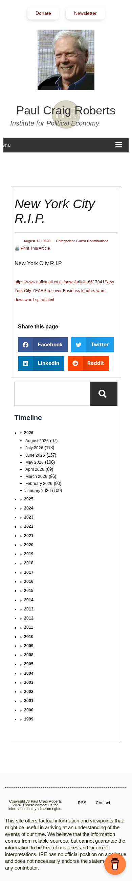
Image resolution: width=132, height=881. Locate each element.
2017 (29, 572)
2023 (29, 517)
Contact (103, 803)
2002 (29, 691)
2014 (29, 600)
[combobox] (52, 394)
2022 (29, 526)
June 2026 (35, 455)
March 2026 (36, 476)
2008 (29, 655)
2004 (29, 673)
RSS (82, 803)
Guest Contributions (92, 241)
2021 (29, 535)
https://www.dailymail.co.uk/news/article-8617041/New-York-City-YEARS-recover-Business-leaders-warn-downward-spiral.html (65, 291)
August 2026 (37, 440)
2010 (29, 636)
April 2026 (34, 469)
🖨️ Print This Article (32, 248)
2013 (29, 609)
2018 (29, 563)
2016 (29, 581)
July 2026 (34, 448)
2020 (29, 544)
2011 (28, 627)
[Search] (103, 394)
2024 (29, 508)
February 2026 (38, 483)
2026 (29, 432)
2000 (29, 710)
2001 (29, 700)
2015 (29, 590)
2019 (29, 554)
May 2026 (34, 462)
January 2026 (38, 490)
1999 (29, 719)
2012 (29, 618)
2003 (29, 682)
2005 (29, 664)
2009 (29, 645)
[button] (43, 344)
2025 (29, 499)
